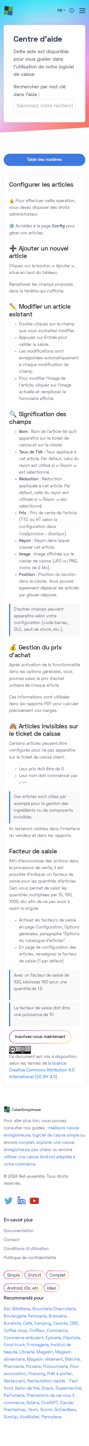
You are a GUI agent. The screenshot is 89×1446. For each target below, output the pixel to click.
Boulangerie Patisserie (25, 1316)
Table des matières (44, 160)
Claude (66, 1403)
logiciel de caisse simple (55, 1136)
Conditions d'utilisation (26, 1249)
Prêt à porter (59, 1374)
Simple (13, 1276)
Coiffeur (37, 1331)
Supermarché (68, 1389)
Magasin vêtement (45, 1360)
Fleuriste (71, 1338)
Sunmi (46, 1410)
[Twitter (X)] (9, 1200)
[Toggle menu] (82, 10)
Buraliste (12, 1324)
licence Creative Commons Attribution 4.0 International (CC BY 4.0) (41, 1070)
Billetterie (21, 1309)
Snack (47, 1389)
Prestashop (15, 1410)
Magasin (45, 1352)
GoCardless (65, 1410)
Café (27, 1324)
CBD (74, 1324)
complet (26, 1143)
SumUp (10, 1417)
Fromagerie (37, 1345)
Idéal (51, 1289)
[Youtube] (34, 1200)
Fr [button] (59, 11)
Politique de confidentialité (30, 1258)
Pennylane (51, 1417)
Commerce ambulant (24, 1338)
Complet (57, 1276)
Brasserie (58, 1316)
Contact (12, 1240)
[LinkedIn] (21, 1200)
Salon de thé (27, 1389)
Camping (42, 1324)
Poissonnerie (55, 1367)
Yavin (33, 1410)
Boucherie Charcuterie (54, 1309)
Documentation (19, 1231)
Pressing (36, 1374)
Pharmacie (14, 1367)
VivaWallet (29, 1417)
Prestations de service (48, 1396)
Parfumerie (14, 1396)
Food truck (14, 1345)
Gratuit (34, 1276)
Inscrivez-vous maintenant (40, 1037)
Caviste (60, 1324)
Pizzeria (33, 1367)
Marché (72, 1360)
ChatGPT (49, 1403)
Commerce (57, 1331)
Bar (7, 1309)
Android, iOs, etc (23, 1289)
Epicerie (53, 1338)
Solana (32, 1403)
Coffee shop (15, 1331)
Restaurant (14, 1381)
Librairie (26, 1352)
